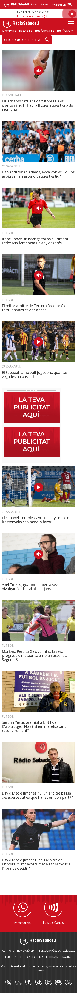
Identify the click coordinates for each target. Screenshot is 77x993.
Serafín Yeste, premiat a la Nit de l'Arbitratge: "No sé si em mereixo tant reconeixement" (34, 726)
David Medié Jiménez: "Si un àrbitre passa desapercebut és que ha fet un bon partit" (37, 795)
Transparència (25, 950)
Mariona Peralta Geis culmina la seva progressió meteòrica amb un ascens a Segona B (34, 655)
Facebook (29, 982)
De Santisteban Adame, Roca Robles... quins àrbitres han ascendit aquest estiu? (38, 174)
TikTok (38, 982)
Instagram (9, 982)
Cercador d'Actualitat (23, 40)
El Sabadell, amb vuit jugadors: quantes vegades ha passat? (35, 374)
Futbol (8, 232)
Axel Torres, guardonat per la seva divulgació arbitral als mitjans (30, 586)
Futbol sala (11, 95)
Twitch (48, 982)
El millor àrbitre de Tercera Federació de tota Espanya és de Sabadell (35, 307)
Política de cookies (31, 957)
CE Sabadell (11, 166)
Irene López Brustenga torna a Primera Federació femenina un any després (35, 240)
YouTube (58, 982)
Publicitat (11, 957)
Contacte (8, 950)
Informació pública (49, 950)
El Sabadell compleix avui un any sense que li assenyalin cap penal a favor (37, 519)
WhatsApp (68, 982)
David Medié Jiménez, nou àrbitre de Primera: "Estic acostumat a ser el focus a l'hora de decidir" (36, 864)
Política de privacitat (59, 957)
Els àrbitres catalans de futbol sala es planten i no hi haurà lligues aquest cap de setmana (37, 105)
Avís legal (69, 950)
